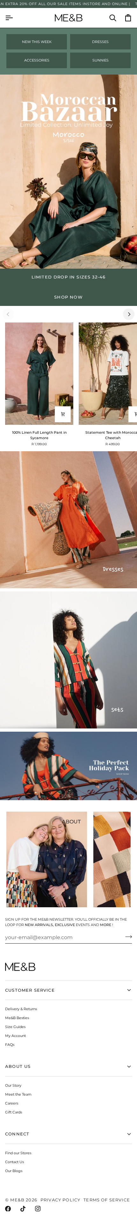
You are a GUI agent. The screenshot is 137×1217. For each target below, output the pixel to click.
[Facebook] (8, 1209)
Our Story (13, 1085)
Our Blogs (13, 1171)
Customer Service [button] (30, 990)
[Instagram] (38, 1209)
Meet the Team (18, 1094)
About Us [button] (18, 1066)
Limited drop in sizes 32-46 (69, 276)
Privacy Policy (60, 1199)
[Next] (128, 314)
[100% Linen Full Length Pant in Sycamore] (39, 373)
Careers (11, 1103)
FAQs (9, 1044)
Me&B (17, 1199)
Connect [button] (17, 1133)
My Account (15, 1035)
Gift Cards (13, 1112)
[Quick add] (63, 414)
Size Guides (15, 1027)
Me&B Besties (17, 1018)
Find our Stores (18, 1153)
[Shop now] (68, 287)
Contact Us (14, 1162)
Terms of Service (106, 1199)
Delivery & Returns (21, 1009)
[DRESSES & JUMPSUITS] (68, 519)
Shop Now (68, 297)
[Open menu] (12, 18)
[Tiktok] (22, 1209)
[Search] (109, 18)
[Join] (126, 936)
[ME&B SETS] (68, 659)
